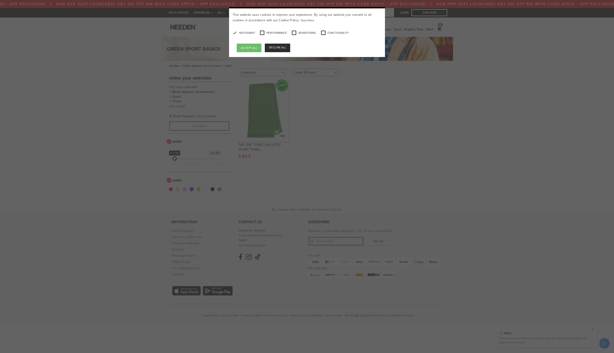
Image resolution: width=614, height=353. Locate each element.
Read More (307, 20)
